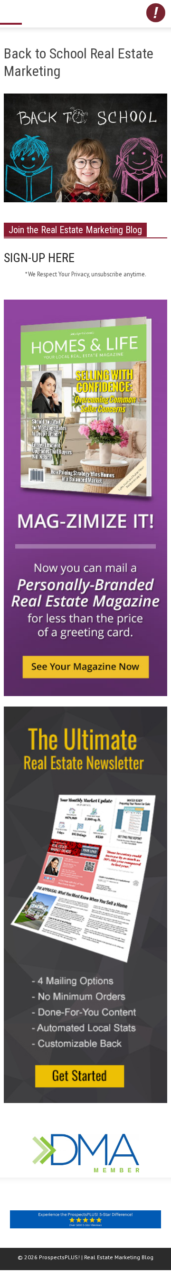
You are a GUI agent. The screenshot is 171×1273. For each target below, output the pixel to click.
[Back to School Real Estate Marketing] (85, 150)
